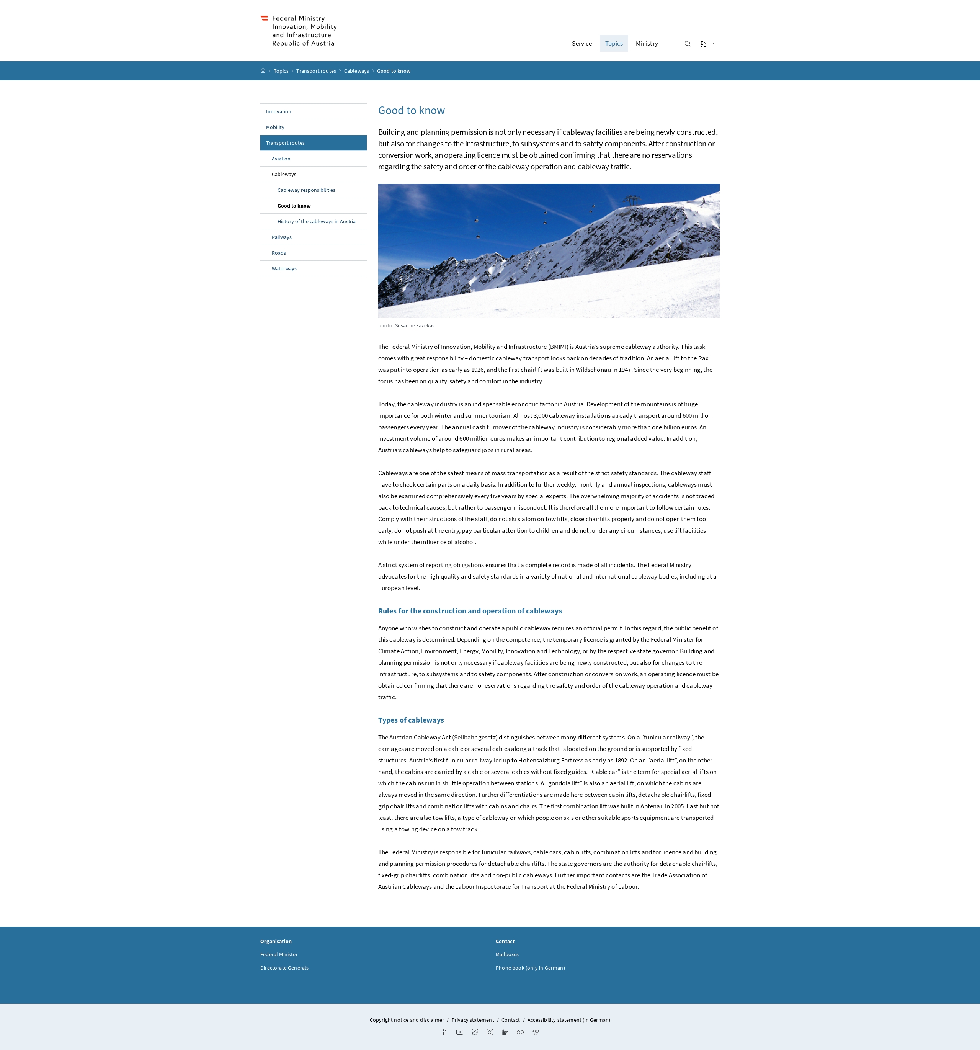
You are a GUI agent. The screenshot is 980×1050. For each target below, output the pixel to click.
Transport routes (316, 70)
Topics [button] (614, 43)
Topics (282, 70)
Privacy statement (473, 1019)
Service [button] (582, 43)
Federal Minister (279, 954)
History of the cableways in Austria (317, 221)
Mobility (275, 127)
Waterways (284, 268)
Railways (282, 237)
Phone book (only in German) (530, 967)
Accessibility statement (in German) (569, 1019)
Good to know (311, 205)
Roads (279, 252)
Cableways (357, 70)
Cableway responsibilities (306, 189)
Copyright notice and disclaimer (408, 1019)
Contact (510, 1019)
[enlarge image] (549, 251)
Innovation (278, 111)
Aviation (281, 158)
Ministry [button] (647, 43)
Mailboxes (507, 954)
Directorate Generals (284, 967)
